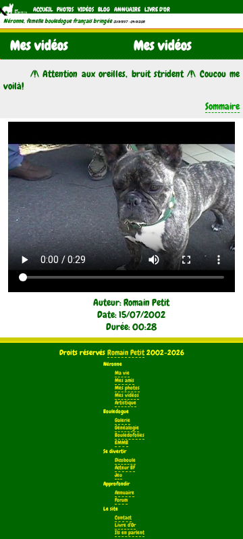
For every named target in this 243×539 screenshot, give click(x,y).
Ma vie (122, 373)
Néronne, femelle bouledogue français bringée (57, 21)
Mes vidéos (127, 395)
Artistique (125, 402)
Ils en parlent (129, 532)
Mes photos (127, 388)
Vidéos (86, 9)
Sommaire (222, 106)
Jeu (118, 475)
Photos (65, 9)
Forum (121, 500)
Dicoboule (125, 460)
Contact (123, 517)
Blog (104, 9)
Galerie (122, 420)
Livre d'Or (157, 9)
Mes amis (124, 380)
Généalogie (127, 427)
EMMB (121, 442)
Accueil (43, 9)
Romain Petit (125, 352)
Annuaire (127, 9)
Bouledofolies (129, 435)
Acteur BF (125, 467)
